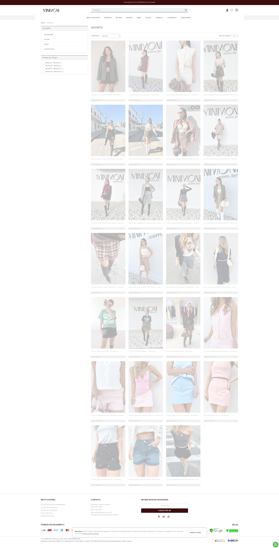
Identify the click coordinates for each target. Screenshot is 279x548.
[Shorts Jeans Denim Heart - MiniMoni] (145, 451)
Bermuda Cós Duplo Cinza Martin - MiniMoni (184, 287)
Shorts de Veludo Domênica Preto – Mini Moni (185, 479)
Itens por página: (225, 36)
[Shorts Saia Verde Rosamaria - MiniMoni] (145, 130)
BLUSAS (119, 17)
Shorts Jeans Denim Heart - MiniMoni (144, 479)
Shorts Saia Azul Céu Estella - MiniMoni (182, 415)
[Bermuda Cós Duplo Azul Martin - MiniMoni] (221, 258)
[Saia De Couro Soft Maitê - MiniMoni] (108, 66)
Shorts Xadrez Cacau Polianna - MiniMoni (108, 287)
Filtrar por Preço (50, 58)
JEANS (46, 44)
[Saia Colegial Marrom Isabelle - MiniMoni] (221, 66)
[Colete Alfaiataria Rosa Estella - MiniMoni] (221, 323)
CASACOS (159, 17)
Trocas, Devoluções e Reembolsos (53, 504)
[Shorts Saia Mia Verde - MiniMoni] (145, 323)
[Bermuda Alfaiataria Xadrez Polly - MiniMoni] (145, 194)
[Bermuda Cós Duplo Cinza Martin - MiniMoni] (183, 258)
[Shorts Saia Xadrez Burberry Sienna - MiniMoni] (183, 130)
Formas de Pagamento (49, 507)
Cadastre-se (164, 510)
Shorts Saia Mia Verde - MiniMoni (142, 351)
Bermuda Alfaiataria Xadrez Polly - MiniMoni (147, 223)
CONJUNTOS (172, 17)
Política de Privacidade (91, 533)
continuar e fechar (195, 532)
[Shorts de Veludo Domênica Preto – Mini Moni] (183, 451)
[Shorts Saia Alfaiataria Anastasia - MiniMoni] (183, 194)
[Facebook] (159, 517)
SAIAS (139, 17)
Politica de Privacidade (49, 510)
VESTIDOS (108, 17)
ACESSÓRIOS (186, 17)
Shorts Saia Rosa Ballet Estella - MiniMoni (145, 415)
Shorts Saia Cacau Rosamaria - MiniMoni (107, 159)
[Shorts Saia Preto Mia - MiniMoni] (108, 323)
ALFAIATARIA (48, 34)
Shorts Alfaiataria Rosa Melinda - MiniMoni (108, 415)
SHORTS (129, 17)
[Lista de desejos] (233, 10)
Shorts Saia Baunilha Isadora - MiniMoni (182, 95)
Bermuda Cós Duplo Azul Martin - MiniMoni (222, 287)
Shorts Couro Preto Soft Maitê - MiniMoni (108, 223)
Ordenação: (95, 36)
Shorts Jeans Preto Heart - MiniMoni (106, 479)
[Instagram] (164, 517)
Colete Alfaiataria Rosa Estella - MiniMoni (220, 351)
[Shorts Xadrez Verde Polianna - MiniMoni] (221, 194)
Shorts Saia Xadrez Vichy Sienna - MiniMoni (221, 159)
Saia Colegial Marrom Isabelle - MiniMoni (220, 95)
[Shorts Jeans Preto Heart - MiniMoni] (108, 451)
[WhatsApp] (169, 517)
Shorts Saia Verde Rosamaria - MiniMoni (145, 159)
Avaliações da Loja (47, 516)
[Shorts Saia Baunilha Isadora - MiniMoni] (183, 66)
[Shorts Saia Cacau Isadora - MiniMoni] (145, 66)
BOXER (46, 39)
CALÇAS (148, 17)
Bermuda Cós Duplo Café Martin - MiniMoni (147, 287)
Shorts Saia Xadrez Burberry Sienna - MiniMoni (185, 159)
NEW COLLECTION (93, 17)
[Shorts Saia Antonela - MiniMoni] (183, 323)
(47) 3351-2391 (97, 507)
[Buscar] (186, 10)
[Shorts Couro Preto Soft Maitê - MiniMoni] (108, 194)
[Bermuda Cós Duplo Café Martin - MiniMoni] (145, 258)
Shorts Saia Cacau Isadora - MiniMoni (144, 95)
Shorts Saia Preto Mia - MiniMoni (104, 351)
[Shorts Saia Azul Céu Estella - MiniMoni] (183, 387)
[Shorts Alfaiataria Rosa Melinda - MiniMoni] (108, 387)
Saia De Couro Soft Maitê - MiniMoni (106, 95)
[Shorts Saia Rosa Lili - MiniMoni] (221, 387)
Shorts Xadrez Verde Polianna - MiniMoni (220, 223)
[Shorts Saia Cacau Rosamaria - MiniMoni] (108, 130)
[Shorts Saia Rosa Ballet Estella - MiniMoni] (145, 387)
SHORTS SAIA (49, 49)
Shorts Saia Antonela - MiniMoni (179, 351)
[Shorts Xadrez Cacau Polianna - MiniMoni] (108, 258)
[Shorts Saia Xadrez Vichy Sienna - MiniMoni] (221, 130)
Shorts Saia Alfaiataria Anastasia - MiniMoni (183, 223)
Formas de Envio (47, 513)
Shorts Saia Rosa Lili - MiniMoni (216, 415)
